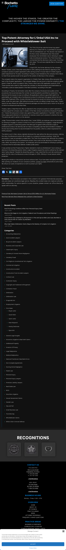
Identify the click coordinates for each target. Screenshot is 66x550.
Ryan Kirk (11, 330)
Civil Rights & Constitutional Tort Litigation (19, 261)
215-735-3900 (33, 473)
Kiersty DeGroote (14, 326)
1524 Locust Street (33, 469)
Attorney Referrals (33, 515)
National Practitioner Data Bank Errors (18, 359)
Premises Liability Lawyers (14, 382)
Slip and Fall (9, 406)
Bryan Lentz (12, 311)
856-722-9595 (33, 488)
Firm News (9, 308)
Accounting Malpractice (13, 234)
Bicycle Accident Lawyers (13, 242)
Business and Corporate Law (15, 245)
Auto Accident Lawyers (13, 238)
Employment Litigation (13, 304)
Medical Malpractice (12, 355)
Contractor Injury (11, 281)
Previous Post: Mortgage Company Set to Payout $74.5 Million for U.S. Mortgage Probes (29, 193)
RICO (7, 390)
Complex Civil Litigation (33, 526)
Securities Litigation (12, 394)
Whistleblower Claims (12, 418)
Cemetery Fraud (11, 257)
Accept (33, 544)
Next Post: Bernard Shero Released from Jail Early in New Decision (22, 196)
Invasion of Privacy (12, 347)
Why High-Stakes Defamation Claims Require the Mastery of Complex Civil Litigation (30, 224)
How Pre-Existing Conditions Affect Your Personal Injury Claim (23, 208)
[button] (63, 531)
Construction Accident (13, 269)
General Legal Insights (13, 335)
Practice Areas (33, 511)
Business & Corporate (33, 524)
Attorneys (33, 509)
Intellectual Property (12, 343)
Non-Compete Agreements (14, 363)
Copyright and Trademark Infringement (18, 285)
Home (33, 505)
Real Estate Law (11, 386)
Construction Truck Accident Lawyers (17, 273)
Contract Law (10, 277)
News (33, 513)
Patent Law (9, 371)
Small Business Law (12, 410)
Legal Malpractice (11, 351)
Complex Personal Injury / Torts (33, 528)
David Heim (12, 315)
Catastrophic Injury (12, 249)
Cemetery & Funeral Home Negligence (18, 253)
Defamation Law (11, 296)
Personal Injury (10, 375)
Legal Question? (56, 3)
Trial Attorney (10, 414)
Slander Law (10, 402)
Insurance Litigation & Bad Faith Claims (18, 339)
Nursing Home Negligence (14, 367)
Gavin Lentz (12, 319)
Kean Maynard (13, 322)
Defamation (9, 292)
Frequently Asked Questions (33, 517)
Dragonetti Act (10, 300)
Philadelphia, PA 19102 (33, 471)
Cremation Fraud (11, 289)
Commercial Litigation (13, 265)
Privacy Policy (33, 548)
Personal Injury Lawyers (13, 378)
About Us (33, 507)
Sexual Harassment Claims (14, 398)
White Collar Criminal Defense (15, 421)
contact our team (41, 161)
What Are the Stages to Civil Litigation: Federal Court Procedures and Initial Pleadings (30, 213)
